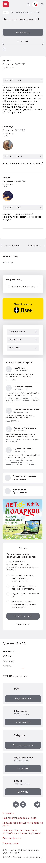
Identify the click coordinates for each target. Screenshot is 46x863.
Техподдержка (10, 843)
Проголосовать (23, 616)
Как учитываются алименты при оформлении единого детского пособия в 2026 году (20, 436)
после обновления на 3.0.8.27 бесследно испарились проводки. (12, 245)
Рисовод (8, 126)
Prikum (7, 177)
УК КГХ (7, 60)
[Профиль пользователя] (8, 145)
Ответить (23, 41)
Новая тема (23, 32)
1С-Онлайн (9, 661)
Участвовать (23, 722)
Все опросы (23, 624)
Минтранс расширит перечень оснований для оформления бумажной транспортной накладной (22, 376)
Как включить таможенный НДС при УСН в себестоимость (36, 245)
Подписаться (23, 698)
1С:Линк (7, 656)
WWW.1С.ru (9, 651)
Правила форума (12, 838)
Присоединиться (23, 745)
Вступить (23, 768)
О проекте (8, 813)
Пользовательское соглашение (19, 818)
